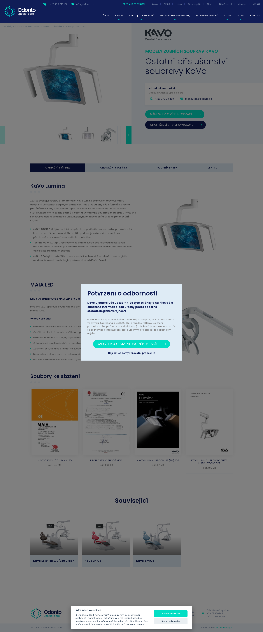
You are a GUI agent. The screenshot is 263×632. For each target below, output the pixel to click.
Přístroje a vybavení (141, 15)
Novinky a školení (206, 15)
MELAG (256, 4)
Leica (179, 4)
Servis (227, 15)
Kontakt (255, 15)
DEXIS (167, 4)
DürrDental (225, 4)
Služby (119, 15)
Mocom (242, 4)
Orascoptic (194, 4)
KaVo (155, 4)
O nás (240, 15)
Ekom (210, 4)
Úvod (106, 15)
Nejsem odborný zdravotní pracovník (131, 353)
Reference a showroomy (175, 15)
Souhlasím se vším (170, 613)
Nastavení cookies (170, 621)
